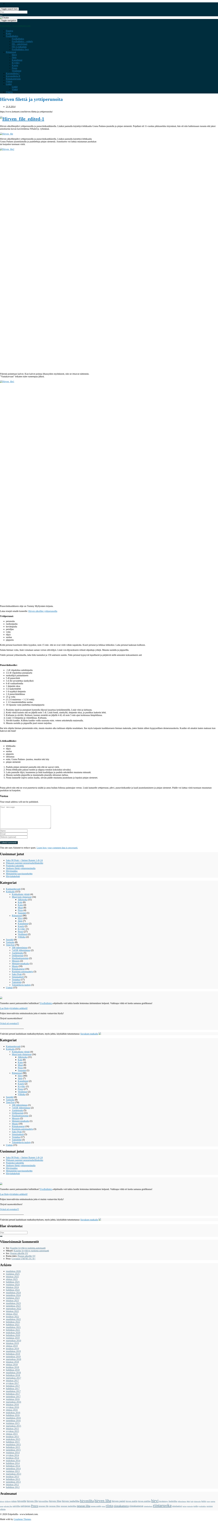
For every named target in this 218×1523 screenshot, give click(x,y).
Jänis (14, 57)
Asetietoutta (17, 953)
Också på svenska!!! (9, 1023)
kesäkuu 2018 (12, 1367)
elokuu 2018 (12, 1364)
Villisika (22, 937)
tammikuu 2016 (13, 1420)
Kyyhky (16, 62)
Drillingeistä (17, 955)
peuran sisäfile (96, 1506)
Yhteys (9, 92)
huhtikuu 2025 (13, 1282)
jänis (188, 1501)
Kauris (15, 65)
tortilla (195, 1506)
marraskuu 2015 (13, 1426)
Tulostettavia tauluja (21, 985)
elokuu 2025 (12, 1279)
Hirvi (14, 54)
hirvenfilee (43, 1501)
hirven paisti (118, 1501)
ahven (2, 1501)
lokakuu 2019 (12, 1343)
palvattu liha (8, 1506)
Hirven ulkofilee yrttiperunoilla (42, 611)
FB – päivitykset (19, 44)
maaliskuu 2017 (13, 1391)
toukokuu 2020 (13, 1332)
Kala (20, 902)
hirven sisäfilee (144, 1501)
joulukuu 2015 (13, 1423)
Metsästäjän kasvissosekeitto (19, 873)
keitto (203, 1501)
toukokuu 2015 (13, 1439)
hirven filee (55, 1501)
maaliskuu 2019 (13, 1351)
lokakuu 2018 (12, 1362)
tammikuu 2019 (13, 1356)
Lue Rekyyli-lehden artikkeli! (14, 1008)
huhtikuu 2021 (13, 1324)
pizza (103, 1506)
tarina (185, 1506)
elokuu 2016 (12, 1410)
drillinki (14, 1501)
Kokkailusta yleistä (21, 894)
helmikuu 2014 (13, 1466)
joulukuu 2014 (13, 1452)
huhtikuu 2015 (13, 1442)
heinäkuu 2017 (13, 1386)
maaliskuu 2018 (13, 1372)
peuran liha (83, 1505)
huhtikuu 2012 (13, 1487)
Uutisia (9, 987)
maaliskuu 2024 (13, 1292)
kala (192, 1501)
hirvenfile (21, 1501)
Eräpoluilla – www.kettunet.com (15, 25)
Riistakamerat (18, 969)
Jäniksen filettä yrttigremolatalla (20, 868)
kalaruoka (197, 1501)
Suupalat (22, 913)
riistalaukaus (148, 1506)
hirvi (155, 1501)
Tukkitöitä (16, 982)
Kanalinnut (17, 60)
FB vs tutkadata (19, 46)
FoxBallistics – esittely (22, 41)
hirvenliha (87, 1501)
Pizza (20, 910)
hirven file (32, 1501)
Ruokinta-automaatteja (22, 971)
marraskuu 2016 (13, 1402)
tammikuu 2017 (13, 1396)
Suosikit (9, 939)
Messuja (16, 961)
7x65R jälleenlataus (21, 950)
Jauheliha (172, 1501)
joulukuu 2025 (13, 1274)
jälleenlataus (182, 1501)
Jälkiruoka (22, 899)
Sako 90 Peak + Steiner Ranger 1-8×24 (24, 860)
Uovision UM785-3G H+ (24, 1258)
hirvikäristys (163, 1501)
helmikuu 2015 (13, 1447)
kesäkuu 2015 (12, 1436)
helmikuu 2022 (13, 1322)
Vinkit (15, 89)
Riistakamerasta (13, 78)
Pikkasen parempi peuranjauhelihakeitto (24, 863)
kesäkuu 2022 (12, 1316)
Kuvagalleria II (13, 76)
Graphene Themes (22, 1519)
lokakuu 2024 (12, 1287)
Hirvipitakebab (13, 876)
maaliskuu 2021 (13, 1327)
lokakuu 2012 (12, 1484)
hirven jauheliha (70, 1501)
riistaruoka (162, 1505)
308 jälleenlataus (19, 947)
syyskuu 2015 (12, 1431)
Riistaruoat (11, 52)
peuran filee (54, 1506)
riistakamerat (136, 1505)
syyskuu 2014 (12, 1455)
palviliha (16, 1506)
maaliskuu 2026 (13, 1271)
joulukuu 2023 (13, 1298)
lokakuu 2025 (12, 1276)
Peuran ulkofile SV (19, 1253)
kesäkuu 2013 (12, 1476)
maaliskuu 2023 (13, 1303)
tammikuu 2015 (13, 1450)
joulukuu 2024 (13, 1284)
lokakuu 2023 (12, 1300)
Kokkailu (10, 891)
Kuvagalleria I (12, 73)
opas (208, 1501)
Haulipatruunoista (20, 958)
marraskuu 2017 (13, 1378)
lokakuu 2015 (12, 1428)
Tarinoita (10, 942)
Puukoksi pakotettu (15, 865)
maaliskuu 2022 (13, 1319)
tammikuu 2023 (13, 1306)
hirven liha (102, 1501)
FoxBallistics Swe (20, 49)
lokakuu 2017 (12, 1380)
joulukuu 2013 (13, 1471)
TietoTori (10, 945)
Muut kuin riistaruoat (21, 897)
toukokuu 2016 (13, 1412)
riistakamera (121, 1505)
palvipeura (25, 1506)
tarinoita (190, 1506)
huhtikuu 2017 (13, 1388)
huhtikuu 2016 (13, 1415)
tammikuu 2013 (13, 1482)
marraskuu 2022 (13, 1308)
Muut (20, 907)
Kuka (8, 33)
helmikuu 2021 (13, 1330)
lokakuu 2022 (12, 1311)
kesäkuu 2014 (12, 1458)
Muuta (15, 966)
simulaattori (177, 1506)
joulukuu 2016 (13, 1399)
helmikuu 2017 (13, 1394)
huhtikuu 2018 (13, 1370)
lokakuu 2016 (12, 1404)
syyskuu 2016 (12, 1407)
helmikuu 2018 (13, 1375)
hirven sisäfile (131, 1501)
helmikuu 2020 (13, 1335)
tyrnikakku (202, 1506)
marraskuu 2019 (13, 1340)
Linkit (9, 84)
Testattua (16, 979)
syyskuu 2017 (12, 1383)
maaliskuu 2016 (13, 1418)
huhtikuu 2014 (13, 1463)
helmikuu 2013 (13, 1479)
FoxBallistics (12, 36)
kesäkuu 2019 (12, 1348)
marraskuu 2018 (13, 1359)
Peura (14, 68)
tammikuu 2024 (13, 1295)
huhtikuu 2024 (13, 1290)
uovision (210, 1506)
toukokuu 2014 (13, 1460)
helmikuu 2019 (13, 1354)
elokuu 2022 (12, 1314)
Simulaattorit (18, 977)
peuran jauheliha (68, 1506)
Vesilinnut (16, 70)
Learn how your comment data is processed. (57, 847)
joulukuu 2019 (13, 1338)
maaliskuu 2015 (13, 1444)
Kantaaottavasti (13, 889)
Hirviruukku (11, 871)
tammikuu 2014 (13, 1468)
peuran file (44, 1506)
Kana (20, 905)
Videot (9, 81)
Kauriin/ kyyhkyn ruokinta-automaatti (28, 1248)
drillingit (8, 1501)
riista (109, 1506)
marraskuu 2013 (13, 1474)
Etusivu (9, 30)
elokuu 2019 (12, 1346)
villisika (2, 1509)
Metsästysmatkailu (20, 963)
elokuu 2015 (12, 1434)
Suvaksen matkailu (89, 1034)
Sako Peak (17, 974)
